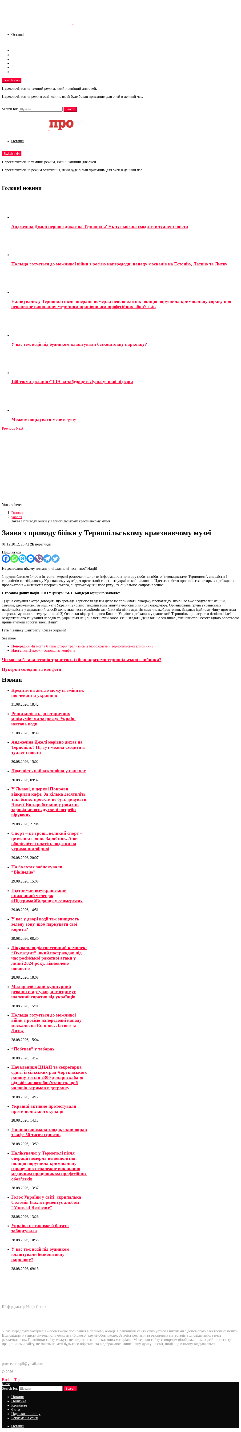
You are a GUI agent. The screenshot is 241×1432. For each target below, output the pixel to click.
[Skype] (22, 558)
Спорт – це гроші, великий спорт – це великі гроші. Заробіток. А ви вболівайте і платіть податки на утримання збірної (46, 841)
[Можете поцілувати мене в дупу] (125, 400)
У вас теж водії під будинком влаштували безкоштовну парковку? (79, 344)
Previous (8, 428)
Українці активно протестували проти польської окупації (43, 1109)
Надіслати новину (25, 67)
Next (19, 428)
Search (70, 109)
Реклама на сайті (24, 72)
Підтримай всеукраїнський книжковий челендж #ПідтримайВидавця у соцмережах (47, 895)
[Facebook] (6, 558)
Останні (17, 35)
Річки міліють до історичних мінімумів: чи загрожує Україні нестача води (43, 718)
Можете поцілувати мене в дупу (43, 419)
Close (6, 1384)
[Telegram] (47, 558)
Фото (15, 63)
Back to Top (11, 1380)
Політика (18, 55)
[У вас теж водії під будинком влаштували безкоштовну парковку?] (125, 325)
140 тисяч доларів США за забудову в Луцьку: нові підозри (72, 381)
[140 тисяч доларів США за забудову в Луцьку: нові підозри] (125, 363)
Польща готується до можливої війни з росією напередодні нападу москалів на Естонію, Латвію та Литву (119, 263)
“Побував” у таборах (33, 1048)
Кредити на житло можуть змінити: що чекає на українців (47, 693)
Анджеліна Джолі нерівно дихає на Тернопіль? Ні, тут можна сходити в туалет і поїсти (99, 226)
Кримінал (19, 59)
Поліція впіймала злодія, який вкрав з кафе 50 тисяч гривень (49, 1132)
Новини (17, 51)
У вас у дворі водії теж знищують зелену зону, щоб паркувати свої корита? (45, 924)
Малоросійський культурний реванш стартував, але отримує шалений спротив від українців (43, 991)
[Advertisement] (120, 466)
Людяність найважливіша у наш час (48, 770)
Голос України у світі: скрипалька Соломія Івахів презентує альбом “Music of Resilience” (46, 1202)
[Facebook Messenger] (31, 558)
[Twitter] (55, 558)
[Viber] (39, 558)
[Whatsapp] (14, 558)
